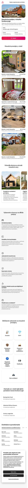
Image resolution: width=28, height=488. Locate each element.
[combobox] (13, 29)
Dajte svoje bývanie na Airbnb (17, 2)
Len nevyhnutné (13, 475)
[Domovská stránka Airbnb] (3, 2)
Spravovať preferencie (13, 479)
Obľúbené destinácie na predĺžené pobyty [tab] (11, 427)
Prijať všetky (13, 472)
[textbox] (7, 34)
